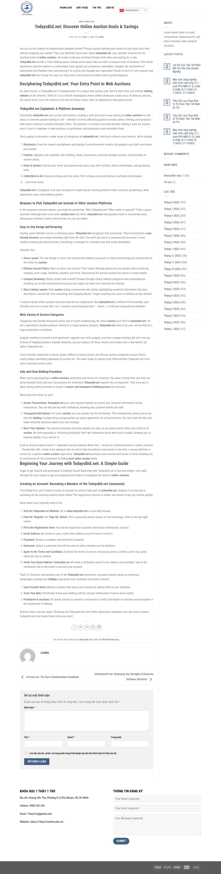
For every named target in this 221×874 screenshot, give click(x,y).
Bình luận (29, 707)
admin (101, 37)
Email (71, 737)
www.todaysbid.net (77, 511)
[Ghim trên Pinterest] (93, 627)
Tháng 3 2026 (171, 235)
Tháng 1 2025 (171, 329)
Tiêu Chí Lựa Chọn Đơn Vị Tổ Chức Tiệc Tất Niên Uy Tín (186, 104)
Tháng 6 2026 (171, 215)
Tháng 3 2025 (171, 315)
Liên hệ (110, 7)
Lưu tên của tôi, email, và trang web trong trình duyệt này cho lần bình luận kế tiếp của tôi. (73, 753)
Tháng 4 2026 (171, 229)
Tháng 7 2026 (171, 209)
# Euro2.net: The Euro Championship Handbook (52, 677)
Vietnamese (131, 10)
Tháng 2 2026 (171, 242)
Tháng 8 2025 (171, 282)
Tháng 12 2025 (172, 255)
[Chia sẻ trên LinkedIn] (99, 627)
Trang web (116, 737)
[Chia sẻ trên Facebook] (74, 627)
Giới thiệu (82, 7)
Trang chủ (66, 7)
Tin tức (96, 7)
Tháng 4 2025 (171, 309)
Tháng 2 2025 (171, 322)
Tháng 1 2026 (171, 249)
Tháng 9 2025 (171, 275)
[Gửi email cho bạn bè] (87, 627)
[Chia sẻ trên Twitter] (80, 627)
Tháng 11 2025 (172, 262)
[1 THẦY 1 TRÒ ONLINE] (37, 8)
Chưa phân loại (86, 22)
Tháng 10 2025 (172, 269)
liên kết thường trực (110, 639)
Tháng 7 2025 (171, 289)
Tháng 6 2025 (171, 295)
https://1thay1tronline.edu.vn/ (47, 821)
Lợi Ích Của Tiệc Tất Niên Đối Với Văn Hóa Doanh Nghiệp (187, 68)
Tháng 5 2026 (171, 222)
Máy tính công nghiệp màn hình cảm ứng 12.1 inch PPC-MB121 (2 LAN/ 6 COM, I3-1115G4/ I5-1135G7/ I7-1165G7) (186, 86)
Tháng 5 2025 (171, 302)
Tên (26, 737)
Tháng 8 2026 (171, 202)
